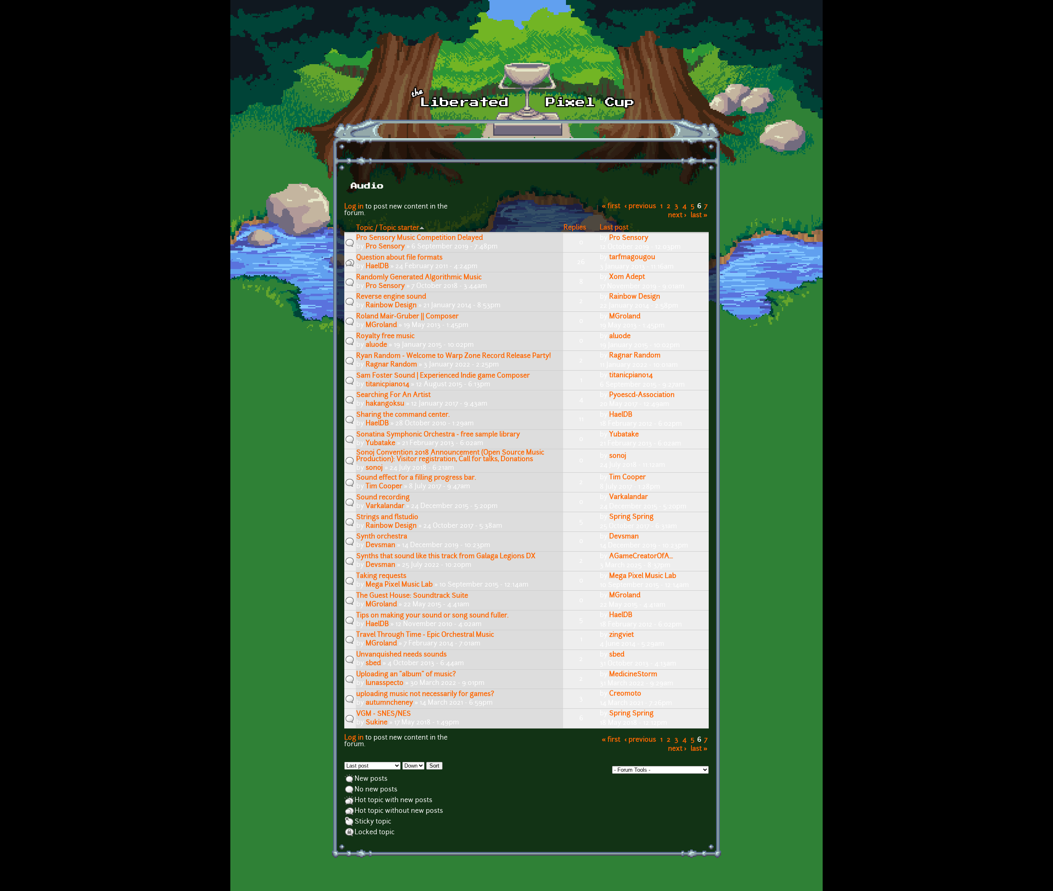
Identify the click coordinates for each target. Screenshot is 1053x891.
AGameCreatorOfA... (641, 556)
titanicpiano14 (387, 384)
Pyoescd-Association (642, 395)
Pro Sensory (385, 247)
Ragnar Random (391, 365)
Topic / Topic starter (387, 228)
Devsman (380, 545)
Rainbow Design (391, 305)
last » (699, 215)
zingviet (621, 635)
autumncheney (389, 703)
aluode (376, 345)
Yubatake (380, 443)
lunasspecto (385, 683)
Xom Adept (627, 277)
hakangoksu (385, 404)
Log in (354, 207)
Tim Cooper (384, 486)
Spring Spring (631, 517)
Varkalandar (385, 506)
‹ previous (640, 206)
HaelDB (377, 266)
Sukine (376, 722)
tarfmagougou (632, 257)
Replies (575, 228)
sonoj (374, 468)
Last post (614, 228)
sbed (373, 663)
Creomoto (625, 694)
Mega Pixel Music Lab (399, 585)
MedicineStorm (633, 674)
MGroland (381, 325)
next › (677, 215)
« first (611, 206)
